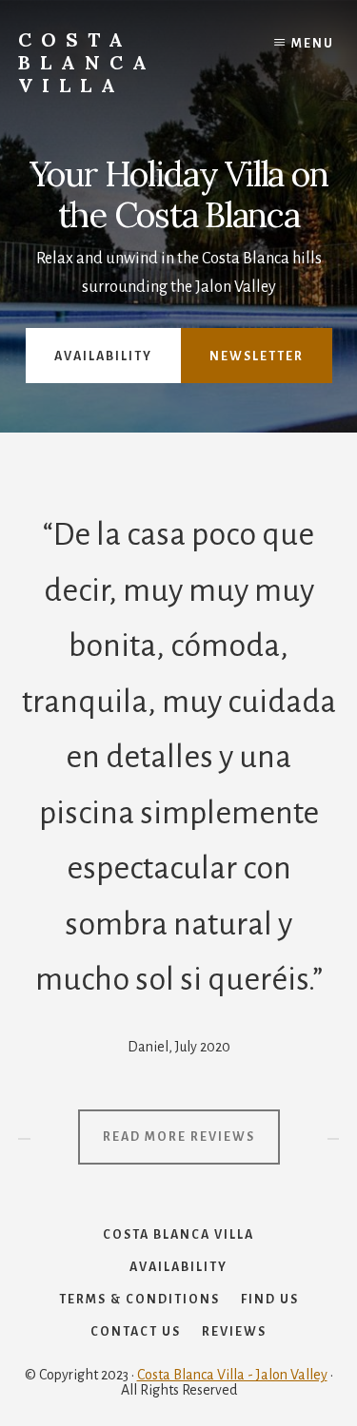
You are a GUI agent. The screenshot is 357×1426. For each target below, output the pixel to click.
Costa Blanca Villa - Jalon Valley (232, 1374)
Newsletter (256, 356)
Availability (103, 356)
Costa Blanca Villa (87, 62)
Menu (312, 43)
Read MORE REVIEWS (179, 1137)
